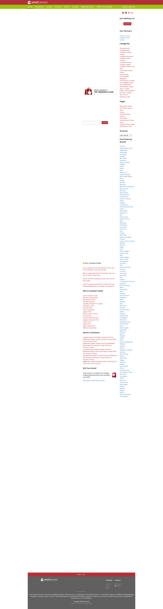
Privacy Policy (88, 603)
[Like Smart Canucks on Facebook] (126, 13)
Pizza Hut (123, 320)
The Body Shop (124, 370)
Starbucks (123, 362)
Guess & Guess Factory (127, 241)
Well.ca (122, 392)
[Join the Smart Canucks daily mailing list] (132, 13)
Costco (122, 209)
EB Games (123, 223)
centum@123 (87, 349)
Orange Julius (124, 316)
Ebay (121, 221)
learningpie (86, 355)
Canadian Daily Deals (126, 56)
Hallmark (122, 243)
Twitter (118, 586)
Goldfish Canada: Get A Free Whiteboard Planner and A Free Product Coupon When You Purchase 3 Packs (99, 339)
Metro (121, 291)
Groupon (122, 239)
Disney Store (124, 217)
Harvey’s (122, 245)
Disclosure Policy (125, 114)
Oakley (122, 311)
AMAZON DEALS (87, 7)
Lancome (122, 269)
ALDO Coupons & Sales (90, 295)
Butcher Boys (124, 193)
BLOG (30, 7)
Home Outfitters (125, 251)
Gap (121, 231)
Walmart (122, 388)
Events (122, 72)
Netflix (122, 299)
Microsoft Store (124, 295)
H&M (121, 249)
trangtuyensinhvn (88, 337)
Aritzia (122, 168)
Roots (121, 340)
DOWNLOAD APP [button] (128, 7)
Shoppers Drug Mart (126, 350)
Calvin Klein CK (124, 194)
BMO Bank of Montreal (127, 186)
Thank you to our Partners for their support (125, 38)
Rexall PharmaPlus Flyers (91, 318)
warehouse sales (125, 97)
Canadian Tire (124, 196)
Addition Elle (123, 150)
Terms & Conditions (77, 603)
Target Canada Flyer (89, 326)
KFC (121, 265)
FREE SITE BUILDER (104, 7)
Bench (122, 178)
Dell (121, 215)
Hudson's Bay (124, 253)
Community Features (126, 70)
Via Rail (122, 386)
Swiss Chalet (124, 366)
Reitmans (123, 332)
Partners (122, 116)
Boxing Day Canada (89, 299)
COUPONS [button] (39, 7)
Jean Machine (124, 261)
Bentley (122, 180)
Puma (121, 326)
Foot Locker (123, 227)
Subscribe (127, 24)
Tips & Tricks (124, 94)
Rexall (122, 334)
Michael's (123, 293)
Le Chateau (123, 273)
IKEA (121, 255)
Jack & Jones (124, 259)
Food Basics (123, 225)
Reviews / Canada (125, 93)
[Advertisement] (81, 9)
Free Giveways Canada (127, 80)
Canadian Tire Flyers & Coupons (93, 303)
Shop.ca (122, 348)
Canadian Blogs (124, 50)
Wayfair (122, 390)
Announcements (125, 48)
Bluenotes (123, 184)
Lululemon (123, 283)
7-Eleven (122, 146)
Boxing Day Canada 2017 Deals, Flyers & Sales (126, 108)
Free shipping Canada (126, 82)
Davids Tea (123, 213)
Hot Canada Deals (93, 263)
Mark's (122, 287)
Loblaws (122, 279)
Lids (121, 277)
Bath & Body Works (126, 176)
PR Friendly (123, 118)
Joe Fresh (123, 263)
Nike (121, 303)
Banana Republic (125, 174)
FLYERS (49, 7)
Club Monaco (124, 205)
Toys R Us (123, 380)
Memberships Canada (126, 86)
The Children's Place (126, 372)
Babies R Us (124, 172)
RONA (122, 338)
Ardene (122, 166)
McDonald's (123, 289)
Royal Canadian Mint (126, 342)
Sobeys (122, 356)
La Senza (123, 271)
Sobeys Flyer (87, 322)
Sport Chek (123, 358)
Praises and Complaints (127, 90)
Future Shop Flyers (89, 310)
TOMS (122, 378)
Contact (122, 112)
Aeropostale (123, 152)
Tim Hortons (123, 376)
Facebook (118, 584)
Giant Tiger (123, 235)
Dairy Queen (124, 211)
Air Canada (123, 154)
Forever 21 (123, 229)
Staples (122, 360)
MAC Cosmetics (125, 285)
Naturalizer (123, 297)
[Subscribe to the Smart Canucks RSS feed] (129, 13)
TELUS (122, 368)
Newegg (122, 301)
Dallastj (85, 343)
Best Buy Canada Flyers (90, 297)
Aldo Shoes (123, 158)
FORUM (58, 7)
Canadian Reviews (89, 301)
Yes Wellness (124, 396)
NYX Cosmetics (125, 309)
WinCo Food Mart (125, 394)
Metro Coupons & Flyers (90, 314)
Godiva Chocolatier (125, 237)
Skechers (123, 352)
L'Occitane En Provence (127, 281)
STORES (75, 7)
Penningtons (123, 318)
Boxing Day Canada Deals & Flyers (94, 380)
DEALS (66, 7)
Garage (122, 233)
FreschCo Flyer (88, 308)
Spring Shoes (87, 324)
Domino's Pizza (124, 219)
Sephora (122, 346)
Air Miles (122, 156)
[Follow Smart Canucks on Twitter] (123, 13)
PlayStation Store (125, 322)
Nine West (123, 305)
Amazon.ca (123, 160)
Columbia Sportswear (126, 207)
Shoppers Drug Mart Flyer (91, 320)
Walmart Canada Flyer (90, 328)
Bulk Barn (123, 190)
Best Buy (122, 182)
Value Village (124, 384)
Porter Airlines (124, 324)
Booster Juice (124, 188)
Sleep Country (124, 354)
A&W (121, 170)
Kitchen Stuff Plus (125, 267)
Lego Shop (123, 275)
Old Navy (123, 314)
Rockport (122, 336)
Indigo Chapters (124, 257)
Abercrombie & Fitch (126, 148)
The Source (123, 374)
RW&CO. (123, 344)
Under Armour (124, 382)
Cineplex (122, 203)
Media (108, 588)
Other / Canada (124, 88)
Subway (122, 364)
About (107, 586)
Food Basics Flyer (88, 306)
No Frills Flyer (87, 316)
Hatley (122, 247)
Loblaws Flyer (87, 312)
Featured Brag (124, 74)
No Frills (122, 308)
